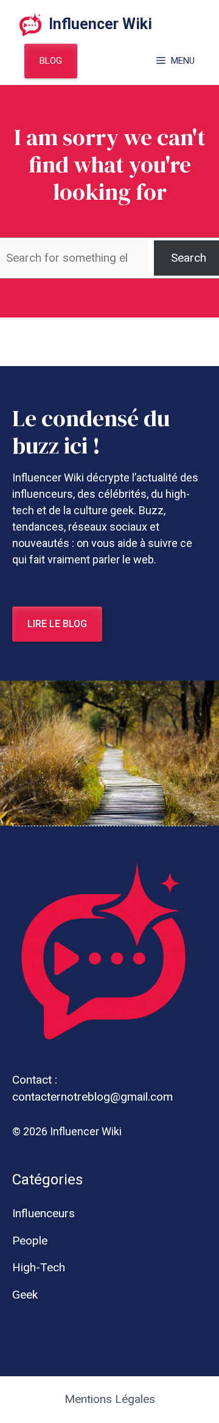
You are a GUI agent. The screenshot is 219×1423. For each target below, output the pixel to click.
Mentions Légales (109, 1399)
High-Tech (38, 1267)
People (29, 1241)
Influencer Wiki (100, 24)
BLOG (51, 60)
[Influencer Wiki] (30, 24)
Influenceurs (43, 1213)
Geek (25, 1295)
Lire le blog (57, 624)
